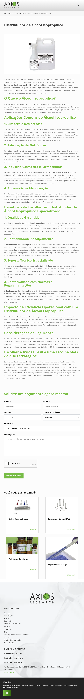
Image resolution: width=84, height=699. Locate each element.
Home (9, 13)
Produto (8, 423)
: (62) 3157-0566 (13, 653)
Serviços (7, 626)
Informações (19, 13)
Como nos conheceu (52, 412)
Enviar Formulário (13, 476)
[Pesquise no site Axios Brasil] (78, 5)
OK (7, 693)
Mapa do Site (9, 643)
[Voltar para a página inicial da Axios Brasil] (11, 7)
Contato (7, 637)
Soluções (7, 613)
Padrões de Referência (12, 624)
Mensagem (9, 434)
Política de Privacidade (12, 640)
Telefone (8, 412)
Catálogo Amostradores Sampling (16, 635)
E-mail (46, 401)
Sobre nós (7, 621)
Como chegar (9, 672)
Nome (7, 401)
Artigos (6, 618)
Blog (5, 632)
